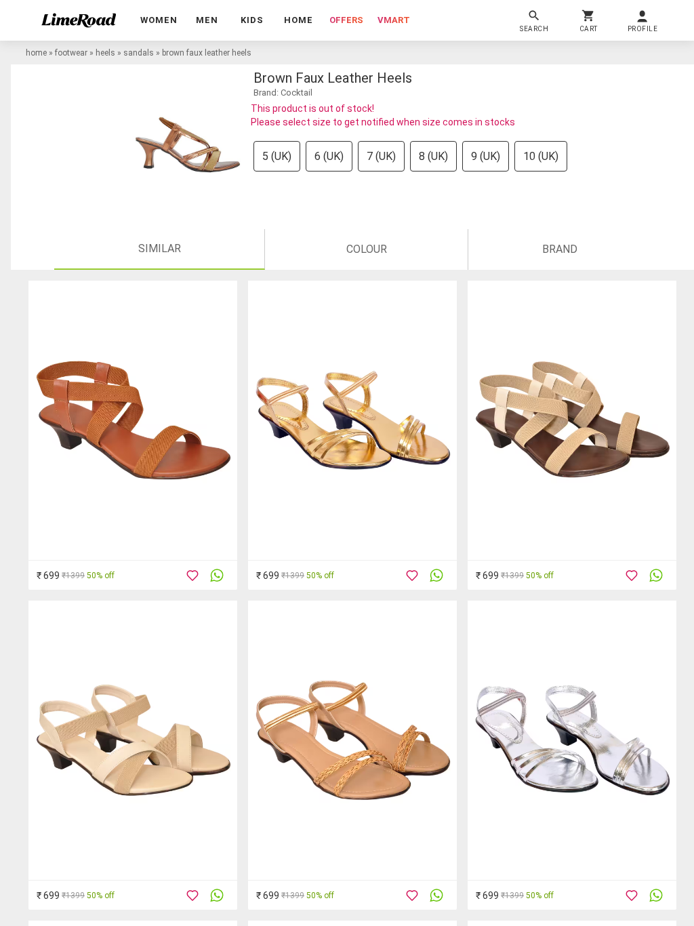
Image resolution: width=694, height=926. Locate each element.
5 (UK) (276, 156)
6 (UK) (329, 156)
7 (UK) (381, 156)
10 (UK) (540, 156)
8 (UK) (433, 156)
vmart (393, 20)
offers (346, 20)
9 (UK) (485, 156)
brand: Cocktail (282, 92)
